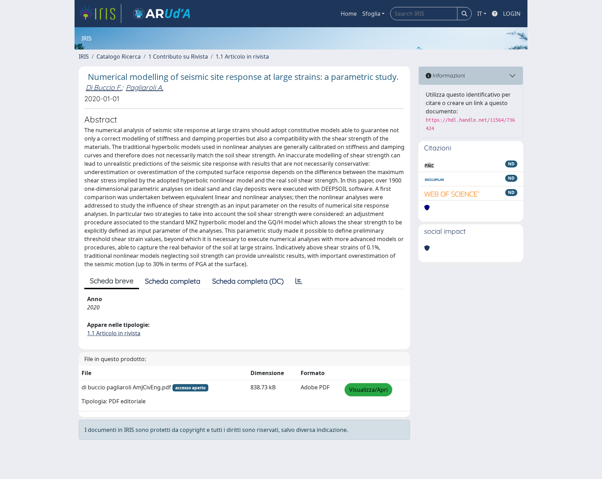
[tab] (299, 281)
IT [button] (479, 13)
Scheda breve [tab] (111, 280)
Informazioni (448, 75)
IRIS (84, 56)
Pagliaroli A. (144, 87)
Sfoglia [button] (371, 13)
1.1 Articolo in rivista (242, 56)
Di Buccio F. (104, 87)
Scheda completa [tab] (172, 281)
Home (349, 13)
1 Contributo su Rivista (178, 56)
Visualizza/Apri (368, 390)
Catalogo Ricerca (119, 56)
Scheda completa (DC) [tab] (248, 281)
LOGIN (511, 13)
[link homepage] (100, 13)
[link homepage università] (161, 13)
